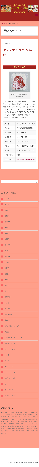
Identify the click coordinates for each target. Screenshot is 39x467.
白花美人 (12, 426)
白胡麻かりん (6, 426)
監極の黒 (17, 426)
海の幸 (7, 303)
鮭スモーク (23, 430)
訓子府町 (8, 245)
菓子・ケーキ (9, 390)
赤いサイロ (31, 428)
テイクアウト (9, 366)
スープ (7, 361)
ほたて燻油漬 (20, 414)
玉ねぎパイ (32, 423)
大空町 (7, 227)
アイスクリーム (10, 343)
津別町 (7, 239)
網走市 (7, 204)
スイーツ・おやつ (10, 349)
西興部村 (8, 297)
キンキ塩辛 (11, 419)
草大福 (17, 428)
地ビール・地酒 (10, 378)
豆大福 (26, 428)
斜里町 (7, 210)
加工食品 (8, 308)
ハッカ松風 (24, 419)
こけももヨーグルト (18, 412)
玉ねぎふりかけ (25, 423)
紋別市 (7, 262)
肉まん (13, 428)
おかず (7, 355)
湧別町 (7, 274)
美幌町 (7, 233)
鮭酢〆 (28, 430)
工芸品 (7, 332)
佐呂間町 (8, 256)
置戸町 (7, 251)
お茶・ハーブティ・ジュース (14, 337)
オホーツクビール (24, 416)
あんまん (3, 412)
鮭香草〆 (33, 430)
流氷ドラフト (12, 423)
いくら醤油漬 (9, 412)
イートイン (8, 384)
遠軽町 (7, 268)
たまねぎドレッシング (29, 412)
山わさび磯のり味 (25, 421)
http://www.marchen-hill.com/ (27, 159)
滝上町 (7, 291)
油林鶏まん (5, 423)
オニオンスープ (16, 416)
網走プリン (33, 426)
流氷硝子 (18, 423)
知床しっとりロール (25, 426)
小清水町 (8, 222)
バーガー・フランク (11, 372)
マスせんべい (8, 421)
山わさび (8, 320)
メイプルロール (16, 421)
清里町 (7, 216)
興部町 (7, 279)
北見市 (7, 198)
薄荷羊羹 (21, 428)
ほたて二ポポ (12, 414)
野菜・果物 (8, 314)
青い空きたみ (16, 430)
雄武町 (7, 285)
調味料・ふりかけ (10, 395)
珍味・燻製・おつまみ (12, 326)
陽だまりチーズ (9, 430)
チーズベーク (17, 419)
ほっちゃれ (27, 414)
